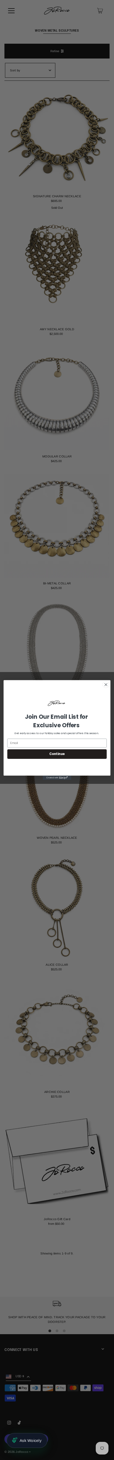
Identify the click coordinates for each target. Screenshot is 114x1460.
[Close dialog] (106, 685)
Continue (57, 754)
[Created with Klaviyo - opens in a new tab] (57, 778)
